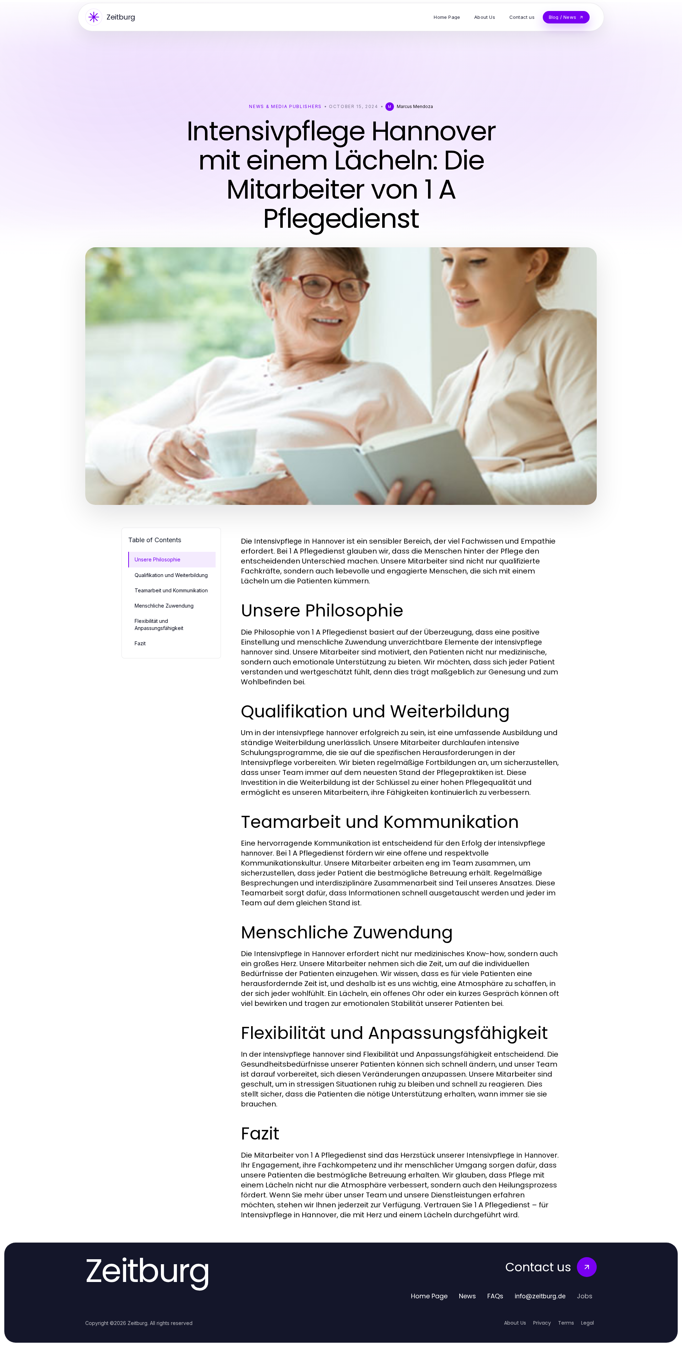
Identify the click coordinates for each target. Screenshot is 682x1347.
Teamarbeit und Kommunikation (171, 590)
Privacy (542, 1322)
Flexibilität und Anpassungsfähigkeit (159, 624)
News (467, 1296)
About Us (515, 1322)
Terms (566, 1322)
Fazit (140, 643)
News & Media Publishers (285, 106)
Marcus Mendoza (415, 106)
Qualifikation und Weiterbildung (171, 575)
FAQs (495, 1296)
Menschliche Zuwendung (164, 606)
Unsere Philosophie (157, 559)
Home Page (429, 1296)
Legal (587, 1322)
